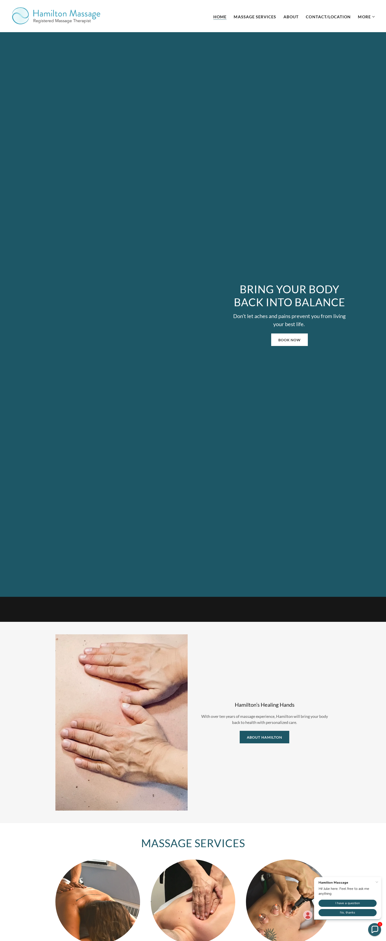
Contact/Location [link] (328, 16)
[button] (366, 16)
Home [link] (220, 16)
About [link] (291, 16)
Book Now (289, 340)
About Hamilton (264, 737)
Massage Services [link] (255, 16)
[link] (57, 15)
